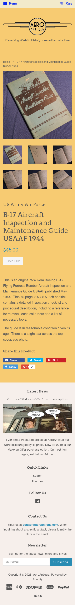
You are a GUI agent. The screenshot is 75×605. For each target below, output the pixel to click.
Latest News (37, 391)
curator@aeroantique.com (40, 525)
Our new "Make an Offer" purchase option (37, 399)
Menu (12, 3)
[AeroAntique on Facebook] (37, 502)
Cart (68, 3)
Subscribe (60, 562)
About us (37, 481)
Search (37, 475)
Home (6, 61)
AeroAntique (41, 574)
